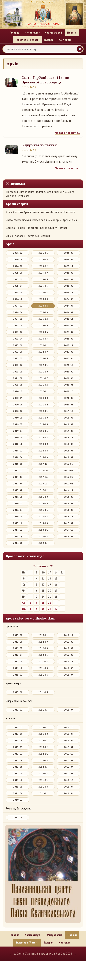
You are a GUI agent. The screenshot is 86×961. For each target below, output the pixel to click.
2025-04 (17, 285)
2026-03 (43, 259)
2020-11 (43, 391)
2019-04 (17, 430)
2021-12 (68, 364)
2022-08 (68, 351)
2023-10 (17, 325)
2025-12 (43, 266)
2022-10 (17, 351)
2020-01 (43, 410)
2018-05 (68, 450)
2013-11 (43, 727)
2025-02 (68, 285)
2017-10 (17, 470)
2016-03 (43, 509)
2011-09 (43, 668)
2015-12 (43, 516)
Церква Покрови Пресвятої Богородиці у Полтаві (36, 228)
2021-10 (43, 371)
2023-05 (68, 331)
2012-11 (43, 753)
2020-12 (17, 391)
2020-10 (68, 391)
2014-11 (43, 529)
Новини (72, 32)
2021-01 (68, 384)
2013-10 (68, 727)
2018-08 (68, 443)
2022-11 (68, 345)
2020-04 (43, 404)
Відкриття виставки (39, 145)
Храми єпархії (53, 32)
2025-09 (43, 272)
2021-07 (43, 378)
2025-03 (43, 285)
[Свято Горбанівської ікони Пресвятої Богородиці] (11, 82)
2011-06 (43, 674)
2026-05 (68, 252)
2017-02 (68, 483)
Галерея (49, 40)
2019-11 (17, 417)
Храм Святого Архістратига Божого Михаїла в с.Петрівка (40, 212)
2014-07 (68, 536)
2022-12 (43, 345)
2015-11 (68, 516)
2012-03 (43, 654)
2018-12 (43, 437)
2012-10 (17, 641)
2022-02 (17, 364)
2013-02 (17, 635)
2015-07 (68, 523)
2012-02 (68, 654)
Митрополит (32, 32)
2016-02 (68, 509)
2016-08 (68, 496)
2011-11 (68, 661)
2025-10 (17, 272)
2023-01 (17, 345)
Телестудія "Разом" (27, 40)
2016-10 (17, 496)
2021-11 (17, 371)
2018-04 (17, 457)
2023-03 (43, 338)
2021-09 (68, 371)
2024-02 (68, 312)
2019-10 (43, 417)
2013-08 (17, 692)
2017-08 (68, 470)
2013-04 (68, 740)
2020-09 (17, 397)
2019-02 (68, 430)
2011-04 (68, 674)
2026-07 (17, 252)
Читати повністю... (67, 132)
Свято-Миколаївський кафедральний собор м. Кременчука (42, 220)
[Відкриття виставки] (11, 149)
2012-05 (68, 648)
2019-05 (68, 424)
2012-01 (17, 661)
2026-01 (17, 266)
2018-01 (17, 463)
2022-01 (43, 364)
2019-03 (43, 430)
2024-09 (43, 299)
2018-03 (43, 457)
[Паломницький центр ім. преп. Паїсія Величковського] (43, 875)
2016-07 (17, 503)
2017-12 (43, 463)
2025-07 (17, 279)
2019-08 (68, 417)
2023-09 (43, 325)
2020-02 (17, 410)
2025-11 (68, 266)
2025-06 (43, 279)
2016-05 (68, 503)
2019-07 (17, 424)
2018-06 (43, 450)
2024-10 (17, 299)
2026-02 (68, 259)
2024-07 (17, 305)
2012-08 (68, 641)
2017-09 (43, 470)
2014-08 (43, 536)
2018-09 (43, 443)
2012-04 (17, 654)
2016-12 (43, 490)
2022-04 (68, 358)
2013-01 (43, 635)
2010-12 (17, 799)
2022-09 (43, 351)
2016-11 (68, 490)
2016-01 (17, 516)
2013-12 (17, 727)
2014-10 (68, 529)
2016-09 (43, 496)
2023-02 (68, 338)
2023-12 (43, 318)
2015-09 (43, 523)
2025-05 (68, 279)
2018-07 (17, 450)
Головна (14, 32)
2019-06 (43, 424)
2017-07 (17, 476)
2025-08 (68, 272)
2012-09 (43, 641)
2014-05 (43, 542)
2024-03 (43, 312)
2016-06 (43, 503)
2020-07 (68, 397)
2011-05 (43, 709)
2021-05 (17, 384)
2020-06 (17, 404)
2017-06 (43, 476)
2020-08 (43, 397)
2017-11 (68, 463)
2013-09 (17, 733)
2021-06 (68, 378)
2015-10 (17, 523)
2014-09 (17, 536)
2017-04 (17, 483)
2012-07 (17, 648)
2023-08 (68, 325)
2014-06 (17, 542)
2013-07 (68, 733)
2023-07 (17, 331)
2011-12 (43, 661)
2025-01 (17, 292)
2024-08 (68, 299)
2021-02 (43, 384)
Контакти (65, 40)
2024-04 (17, 312)
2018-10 (17, 443)
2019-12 (68, 410)
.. (10, 953)
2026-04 (17, 259)
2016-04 (17, 509)
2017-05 (68, 476)
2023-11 (68, 318)
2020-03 (68, 404)
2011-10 (17, 668)
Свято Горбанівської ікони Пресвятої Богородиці (45, 79)
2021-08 (17, 378)
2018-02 (68, 457)
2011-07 (17, 674)
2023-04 (17, 338)
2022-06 (43, 358)
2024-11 (68, 292)
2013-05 (43, 740)
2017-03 (43, 483)
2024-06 (43, 305)
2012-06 (43, 648)
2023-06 (43, 331)
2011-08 (68, 668)
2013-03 (17, 747)
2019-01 (17, 437)
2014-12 (17, 529)
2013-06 (17, 740)
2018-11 (68, 437)
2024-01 (17, 318)
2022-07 (17, 358)
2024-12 (43, 292)
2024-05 (68, 305)
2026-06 (43, 252)
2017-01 (17, 490)
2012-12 (68, 635)
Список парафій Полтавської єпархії (28, 236)
